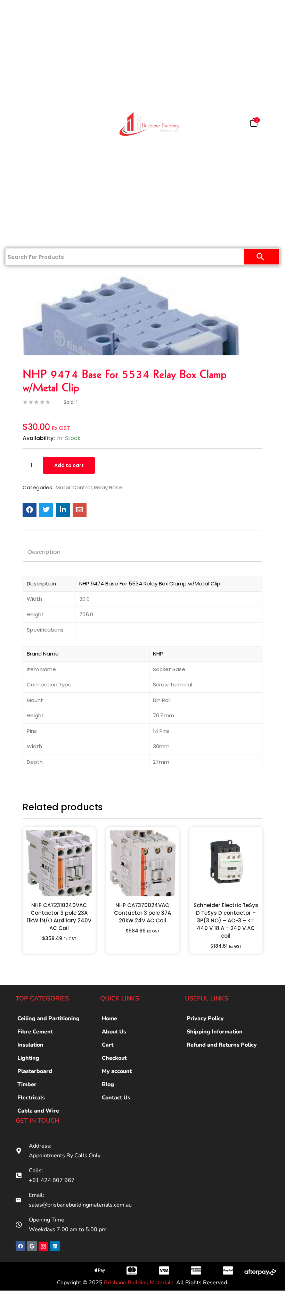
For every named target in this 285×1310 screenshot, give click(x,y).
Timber (25, 124)
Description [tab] (44, 552)
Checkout (114, 1058)
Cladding (25, 101)
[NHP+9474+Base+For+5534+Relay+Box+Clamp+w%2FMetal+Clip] (46, 510)
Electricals (25, 169)
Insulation (25, 146)
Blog (108, 1084)
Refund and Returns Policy (222, 1045)
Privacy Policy (205, 1018)
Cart (107, 1045)
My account (117, 1071)
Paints (29, 56)
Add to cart (69, 465)
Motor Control (74, 487)
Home (29, 11)
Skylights (25, 214)
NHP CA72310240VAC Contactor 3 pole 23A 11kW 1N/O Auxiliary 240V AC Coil (59, 917)
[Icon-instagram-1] (43, 1246)
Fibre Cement (35, 1032)
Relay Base (108, 487)
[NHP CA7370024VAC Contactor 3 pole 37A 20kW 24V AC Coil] (142, 863)
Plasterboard (28, 34)
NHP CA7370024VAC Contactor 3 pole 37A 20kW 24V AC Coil (142, 913)
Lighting (28, 1058)
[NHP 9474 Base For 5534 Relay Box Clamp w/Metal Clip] (29, 510)
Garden (25, 191)
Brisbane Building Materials (138, 1282)
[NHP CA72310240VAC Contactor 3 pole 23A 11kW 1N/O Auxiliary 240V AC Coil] (59, 863)
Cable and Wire (38, 1111)
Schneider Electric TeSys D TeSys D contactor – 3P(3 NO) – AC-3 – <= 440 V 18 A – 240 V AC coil (226, 920)
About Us (114, 1032)
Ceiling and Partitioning (26, 83)
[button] (254, 124)
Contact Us (26, 237)
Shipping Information (215, 1032)
